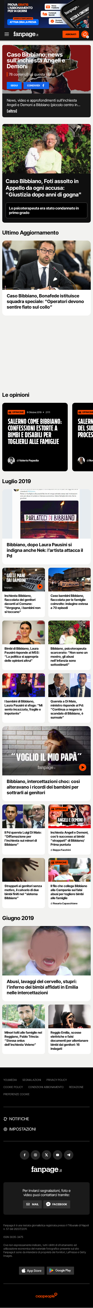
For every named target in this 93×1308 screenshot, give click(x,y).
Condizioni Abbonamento (46, 1087)
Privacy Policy (56, 1080)
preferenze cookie (16, 1094)
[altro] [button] (12, 111)
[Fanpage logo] (26, 34)
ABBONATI (70, 34)
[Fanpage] (46, 1169)
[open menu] (5, 34)
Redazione (76, 1087)
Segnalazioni (31, 1080)
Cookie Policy (13, 1087)
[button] (32, 1271)
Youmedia (10, 1080)
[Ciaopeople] (46, 1296)
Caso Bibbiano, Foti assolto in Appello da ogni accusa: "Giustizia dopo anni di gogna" (43, 188)
